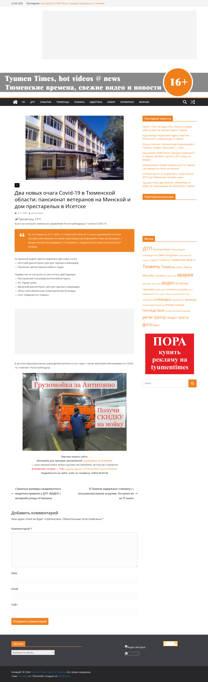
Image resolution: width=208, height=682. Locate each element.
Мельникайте (178, 249)
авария (185, 274)
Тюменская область (183, 260)
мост (152, 294)
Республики (171, 255)
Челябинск (161, 275)
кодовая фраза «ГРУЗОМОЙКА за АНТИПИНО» (91, 468)
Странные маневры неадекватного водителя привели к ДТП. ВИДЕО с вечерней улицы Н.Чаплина (38, 493)
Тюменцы (62, 102)
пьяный (168, 311)
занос (190, 289)
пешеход (190, 299)
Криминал (127, 102)
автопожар (156, 284)
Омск (161, 255)
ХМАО (179, 267)
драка (163, 289)
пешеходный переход (153, 305)
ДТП (32, 102)
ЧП (23, 102)
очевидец (162, 299)
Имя (14, 573)
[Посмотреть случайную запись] (193, 102)
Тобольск (164, 260)
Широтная (171, 275)
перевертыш (178, 299)
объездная (148, 299)
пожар (169, 305)
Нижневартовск (150, 255)
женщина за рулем (177, 289)
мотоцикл (160, 294)
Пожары (79, 102)
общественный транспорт (177, 294)
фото (148, 324)
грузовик (149, 289)
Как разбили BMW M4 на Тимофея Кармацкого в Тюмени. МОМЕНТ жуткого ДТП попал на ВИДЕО (73, 5)
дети (158, 289)
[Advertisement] (74, 331)
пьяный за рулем (181, 310)
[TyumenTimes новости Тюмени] (15, 102)
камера (146, 294)
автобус (147, 283)
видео (168, 283)
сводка (172, 317)
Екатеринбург (162, 249)
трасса (183, 317)
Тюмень (151, 266)
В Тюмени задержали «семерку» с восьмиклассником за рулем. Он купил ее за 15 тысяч (106, 493)
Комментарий (21, 528)
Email (14, 589)
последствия (153, 310)
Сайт (14, 604)
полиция (179, 304)
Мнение (144, 102)
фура (156, 325)
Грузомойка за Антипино (97, 460)
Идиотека (96, 102)
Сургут (154, 260)
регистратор (154, 317)
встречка (182, 283)
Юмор (111, 102)
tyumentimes (37, 213)
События (45, 102)
